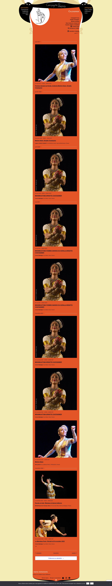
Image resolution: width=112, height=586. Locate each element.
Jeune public (25, 13)
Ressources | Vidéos (74, 28)
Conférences (88, 11)
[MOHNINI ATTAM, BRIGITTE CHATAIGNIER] (56, 170)
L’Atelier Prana (75, 26)
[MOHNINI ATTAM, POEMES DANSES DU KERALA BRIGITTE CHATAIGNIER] (56, 225)
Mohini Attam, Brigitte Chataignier (45, 140)
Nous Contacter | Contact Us (72, 23)
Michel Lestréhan (75, 21)
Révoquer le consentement (55, 577)
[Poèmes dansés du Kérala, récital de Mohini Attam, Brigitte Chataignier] (56, 63)
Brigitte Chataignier (74, 19)
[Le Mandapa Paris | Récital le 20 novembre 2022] (56, 523)
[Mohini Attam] (56, 439)
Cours (86, 13)
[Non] (110, 583)
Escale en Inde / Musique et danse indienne (48, 503)
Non (92, 583)
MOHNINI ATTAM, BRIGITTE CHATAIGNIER (48, 196)
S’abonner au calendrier (55, 558)
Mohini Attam (39, 462)
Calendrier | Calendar (74, 31)
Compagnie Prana (75, 18)
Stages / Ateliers (88, 9)
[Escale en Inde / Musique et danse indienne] (56, 485)
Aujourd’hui (56, 553)
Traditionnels (25, 11)
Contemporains (24, 9)
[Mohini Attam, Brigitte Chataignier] (56, 115)
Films (27, 14)
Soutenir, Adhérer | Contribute (72, 24)
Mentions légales (45, 577)
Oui (88, 583)
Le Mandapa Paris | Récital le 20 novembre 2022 (50, 541)
